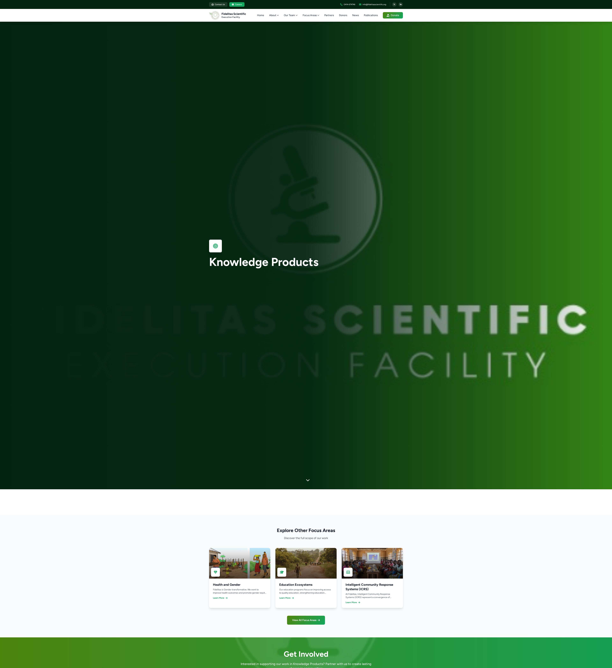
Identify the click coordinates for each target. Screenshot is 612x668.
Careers (238, 4)
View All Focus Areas (304, 620)
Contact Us (220, 4)
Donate (395, 15)
